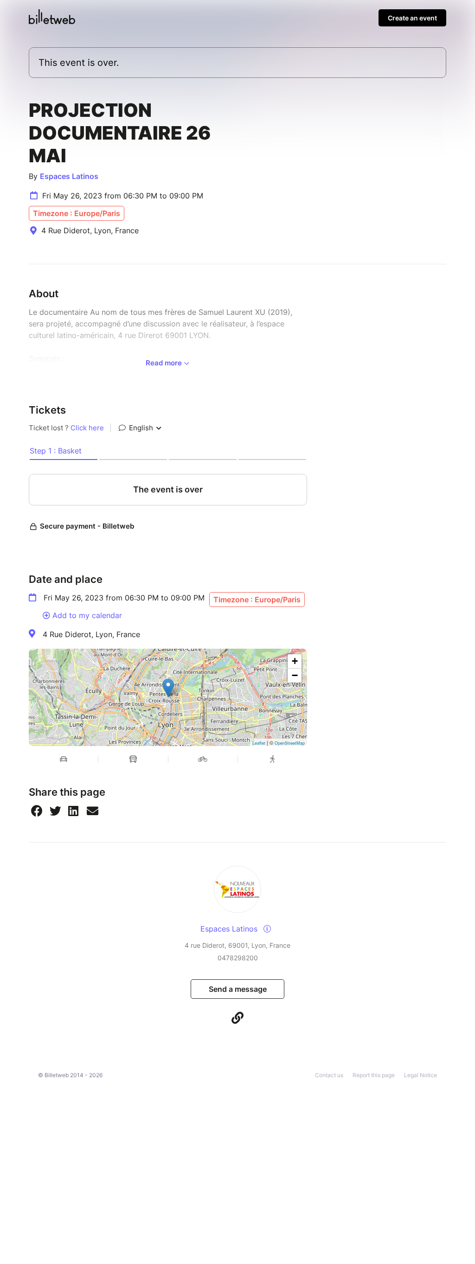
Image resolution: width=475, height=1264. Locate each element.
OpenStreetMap (290, 743)
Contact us (329, 1075)
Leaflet (258, 743)
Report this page (374, 1075)
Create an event (412, 18)
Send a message (238, 989)
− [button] (295, 675)
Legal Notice (420, 1075)
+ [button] (295, 661)
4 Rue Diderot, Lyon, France (91, 634)
